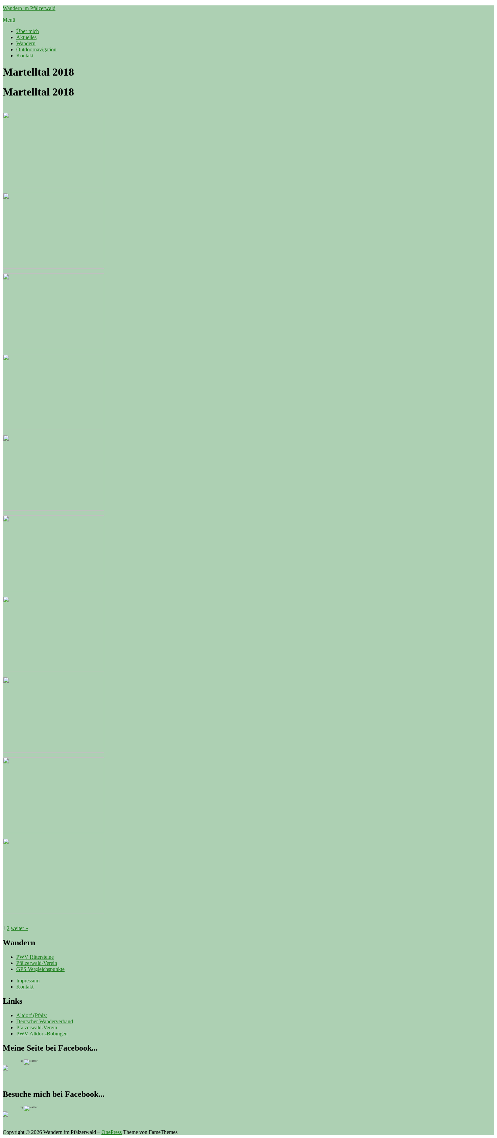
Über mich (27, 31)
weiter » (19, 928)
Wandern (26, 43)
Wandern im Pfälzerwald (29, 8)
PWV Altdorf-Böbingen (42, 1033)
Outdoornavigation (36, 49)
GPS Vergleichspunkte (40, 969)
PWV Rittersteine (35, 957)
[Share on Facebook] (11, 1119)
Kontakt (24, 55)
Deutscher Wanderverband (44, 1021)
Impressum (28, 980)
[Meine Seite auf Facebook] (11, 1073)
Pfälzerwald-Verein (36, 963)
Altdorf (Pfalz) (31, 1015)
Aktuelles (26, 37)
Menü (9, 20)
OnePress (111, 1132)
